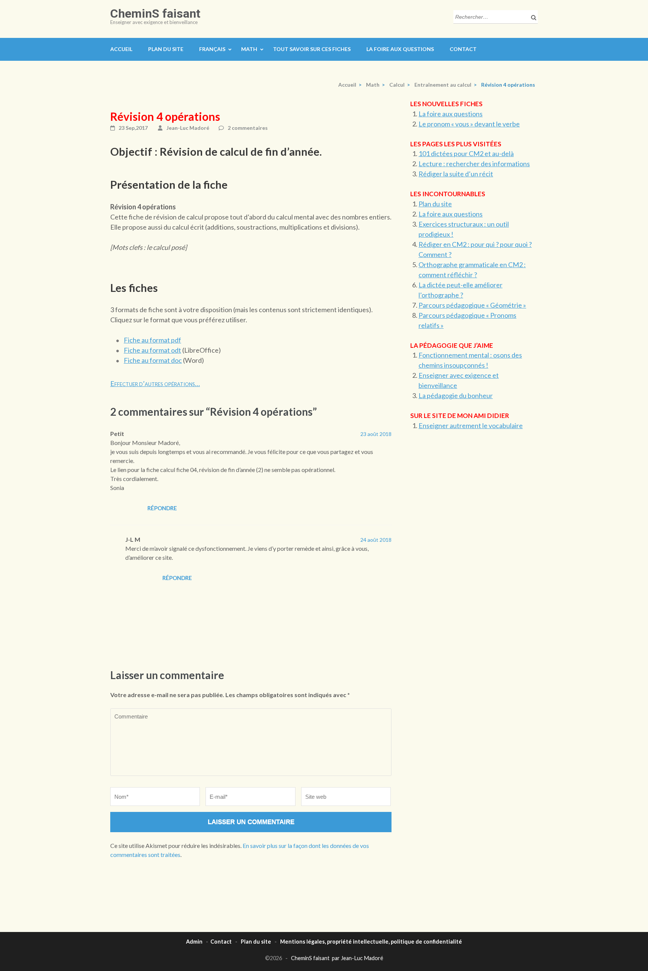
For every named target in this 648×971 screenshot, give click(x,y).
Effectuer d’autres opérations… (155, 383)
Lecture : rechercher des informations (474, 163)
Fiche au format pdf (152, 340)
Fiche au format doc (153, 360)
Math (249, 49)
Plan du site (165, 49)
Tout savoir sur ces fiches (312, 49)
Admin (194, 941)
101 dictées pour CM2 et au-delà (466, 153)
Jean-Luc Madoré (187, 128)
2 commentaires (248, 128)
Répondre (162, 508)
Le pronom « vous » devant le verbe (469, 124)
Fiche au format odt (152, 350)
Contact (463, 49)
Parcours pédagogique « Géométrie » (472, 305)
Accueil (121, 49)
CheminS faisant (155, 13)
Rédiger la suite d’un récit (455, 174)
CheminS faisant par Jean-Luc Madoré (337, 958)
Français (212, 49)
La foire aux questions (400, 49)
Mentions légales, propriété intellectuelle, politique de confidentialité (371, 941)
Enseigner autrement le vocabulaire (470, 425)
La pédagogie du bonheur (455, 395)
